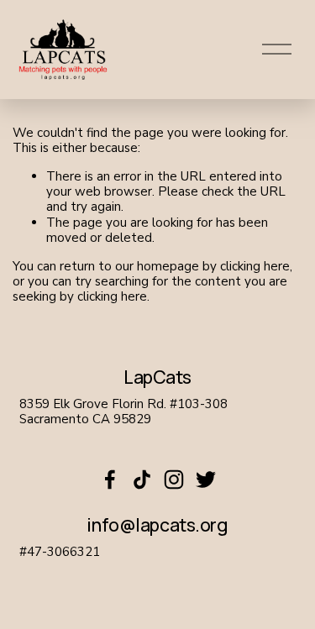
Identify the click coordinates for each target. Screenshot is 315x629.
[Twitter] (206, 479)
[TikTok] (142, 479)
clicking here (255, 266)
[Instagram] (174, 479)
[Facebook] (110, 479)
